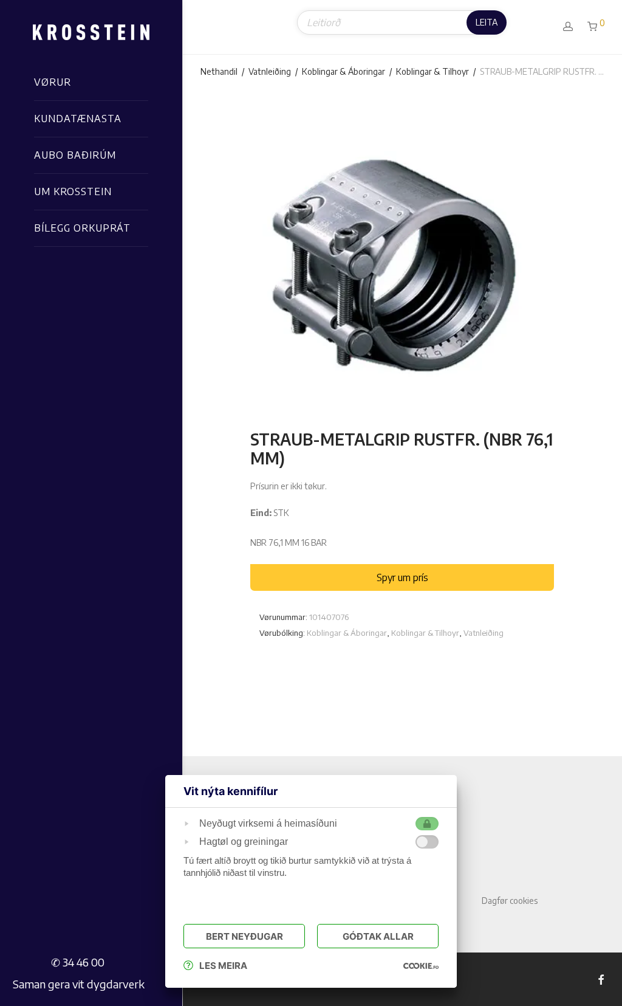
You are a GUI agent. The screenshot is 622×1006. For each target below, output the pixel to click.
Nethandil (219, 71)
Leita (486, 22)
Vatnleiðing (269, 71)
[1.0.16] (421, 966)
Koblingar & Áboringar (343, 71)
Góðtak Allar (378, 936)
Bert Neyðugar (244, 936)
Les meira (223, 965)
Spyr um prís (402, 577)
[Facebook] (601, 979)
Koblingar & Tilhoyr (432, 71)
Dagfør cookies (510, 900)
